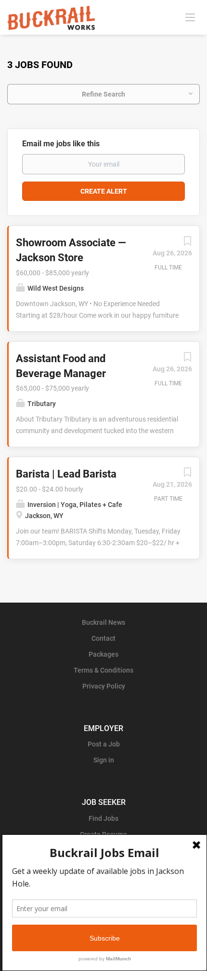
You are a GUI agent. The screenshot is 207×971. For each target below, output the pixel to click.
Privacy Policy (103, 686)
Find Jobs (103, 818)
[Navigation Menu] (190, 17)
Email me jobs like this (61, 143)
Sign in (103, 760)
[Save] (187, 243)
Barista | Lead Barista (66, 474)
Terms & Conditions (103, 670)
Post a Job (104, 744)
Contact (103, 638)
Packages (103, 654)
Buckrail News (103, 622)
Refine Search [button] (103, 94)
